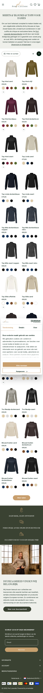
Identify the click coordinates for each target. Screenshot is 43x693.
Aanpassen (20, 371)
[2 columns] (38, 53)
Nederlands (15, 678)
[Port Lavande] (19, 4)
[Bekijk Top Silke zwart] (3, 378)
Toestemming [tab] (8, 327)
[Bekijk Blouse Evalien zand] (3, 449)
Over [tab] (35, 327)
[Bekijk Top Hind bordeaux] (7, 88)
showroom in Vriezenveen (21, 45)
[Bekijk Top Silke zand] (15, 303)
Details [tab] (21, 327)
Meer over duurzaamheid (17, 609)
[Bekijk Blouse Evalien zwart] (15, 449)
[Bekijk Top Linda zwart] (32, 163)
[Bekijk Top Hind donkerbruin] (11, 88)
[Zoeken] (31, 4)
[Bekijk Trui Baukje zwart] (36, 378)
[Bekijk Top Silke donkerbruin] (11, 303)
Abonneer (21, 650)
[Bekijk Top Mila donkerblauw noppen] (3, 236)
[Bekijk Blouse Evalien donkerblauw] (7, 449)
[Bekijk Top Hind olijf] (15, 88)
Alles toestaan (21, 365)
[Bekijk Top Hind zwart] (3, 163)
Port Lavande (12, 688)
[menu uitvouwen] (3, 4)
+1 (3, 92)
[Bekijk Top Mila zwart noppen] (11, 236)
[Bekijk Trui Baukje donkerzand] (27, 378)
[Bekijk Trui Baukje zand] (23, 378)
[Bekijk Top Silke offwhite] (3, 303)
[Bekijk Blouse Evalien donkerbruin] (11, 449)
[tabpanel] (21, 581)
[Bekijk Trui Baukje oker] (32, 378)
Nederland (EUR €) (33, 678)
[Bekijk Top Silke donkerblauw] (7, 303)
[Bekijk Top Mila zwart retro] (15, 236)
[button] (38, 4)
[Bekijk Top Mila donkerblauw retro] (7, 236)
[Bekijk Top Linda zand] (23, 163)
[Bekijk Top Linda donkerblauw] (27, 163)
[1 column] (33, 53)
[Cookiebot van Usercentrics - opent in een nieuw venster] (30, 321)
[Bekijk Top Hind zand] (3, 88)
